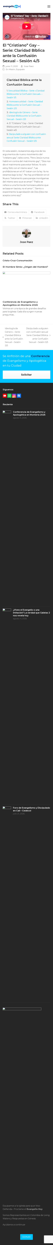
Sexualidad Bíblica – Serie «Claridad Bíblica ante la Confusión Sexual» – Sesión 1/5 (26, 94)
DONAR (26, 1237)
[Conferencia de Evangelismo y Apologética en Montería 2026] (26, 285)
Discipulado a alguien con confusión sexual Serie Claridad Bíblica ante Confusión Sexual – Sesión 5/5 (26, 137)
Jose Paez (29, 66)
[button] (48, 6)
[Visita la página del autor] (26, 233)
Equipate (20, 69)
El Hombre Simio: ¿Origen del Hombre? (25, 266)
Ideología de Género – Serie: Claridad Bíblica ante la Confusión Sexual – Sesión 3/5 (24, 115)
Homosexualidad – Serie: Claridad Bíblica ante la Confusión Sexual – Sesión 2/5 (25, 105)
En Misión (10, 69)
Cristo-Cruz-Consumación (17, 260)
